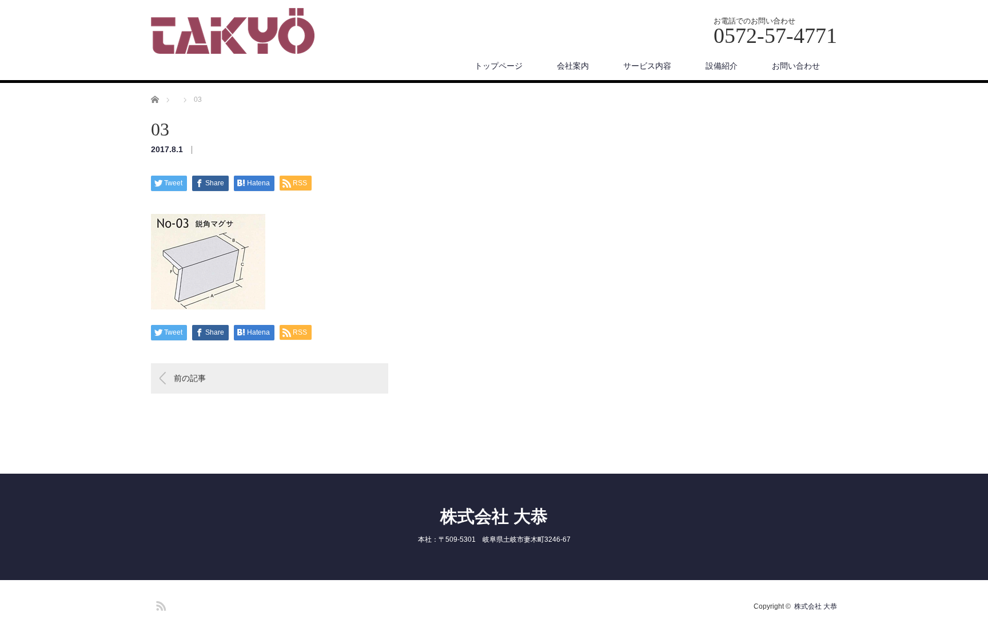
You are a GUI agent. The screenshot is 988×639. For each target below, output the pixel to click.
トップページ (499, 65)
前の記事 (190, 378)
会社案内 (573, 65)
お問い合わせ (796, 65)
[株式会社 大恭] (232, 31)
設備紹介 (722, 65)
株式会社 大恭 (494, 516)
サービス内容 (647, 65)
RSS (159, 604)
